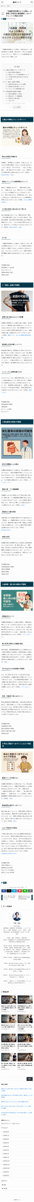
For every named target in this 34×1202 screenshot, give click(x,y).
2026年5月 (6, 1143)
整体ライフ (17, 2)
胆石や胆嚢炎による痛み (15, 94)
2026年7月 (6, 1135)
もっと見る (17, 107)
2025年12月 (6, 1161)
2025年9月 (6, 1172)
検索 (29, 1079)
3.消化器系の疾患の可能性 (13, 91)
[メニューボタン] (2, 2)
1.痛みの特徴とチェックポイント (15, 70)
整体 (4, 18)
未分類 (5, 1188)
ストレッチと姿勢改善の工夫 (16, 88)
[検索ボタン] (31, 2)
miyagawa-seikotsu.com (8, 853)
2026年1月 (6, 1157)
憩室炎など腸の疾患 (14, 98)
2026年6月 (6, 1139)
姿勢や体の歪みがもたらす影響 (17, 84)
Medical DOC (5, 175)
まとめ (10, 79)
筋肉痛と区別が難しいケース (16, 86)
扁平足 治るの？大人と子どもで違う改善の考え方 (15, 1101)
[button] (3, 890)
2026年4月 (6, 1146)
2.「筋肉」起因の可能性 (12, 82)
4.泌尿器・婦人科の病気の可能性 (15, 103)
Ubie (12, 175)
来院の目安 (11, 100)
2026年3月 (6, 1150)
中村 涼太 (17, 923)
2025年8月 (6, 1175)
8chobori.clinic (5, 530)
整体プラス (11, 335)
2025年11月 (6, 1164)
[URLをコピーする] (30, 890)
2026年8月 (6, 1132)
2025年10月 (6, 1168)
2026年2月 (6, 1153)
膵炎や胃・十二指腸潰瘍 (15, 96)
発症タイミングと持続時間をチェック (18, 74)
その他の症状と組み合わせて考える (18, 77)
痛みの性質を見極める (14, 72)
